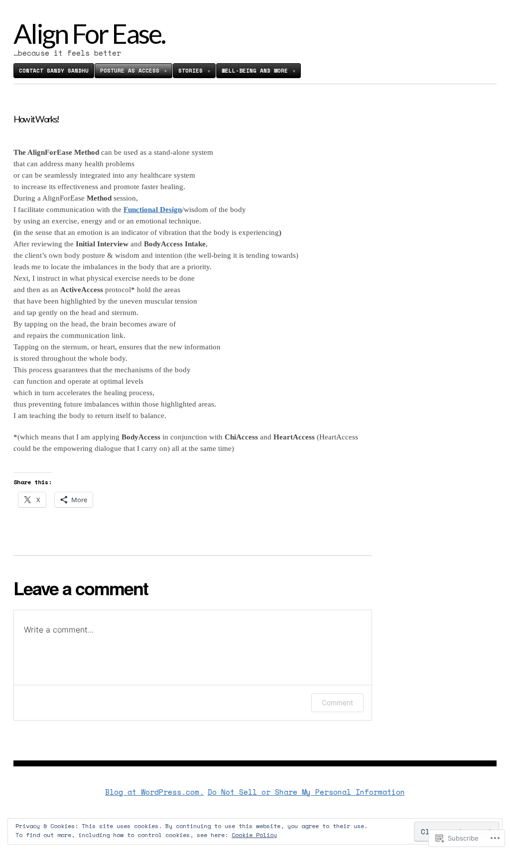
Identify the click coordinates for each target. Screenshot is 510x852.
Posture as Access (129, 71)
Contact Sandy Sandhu (54, 71)
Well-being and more (255, 71)
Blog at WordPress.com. (154, 791)
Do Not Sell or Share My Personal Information (306, 791)
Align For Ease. (89, 33)
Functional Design (153, 209)
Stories (190, 71)
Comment (337, 702)
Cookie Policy (254, 835)
